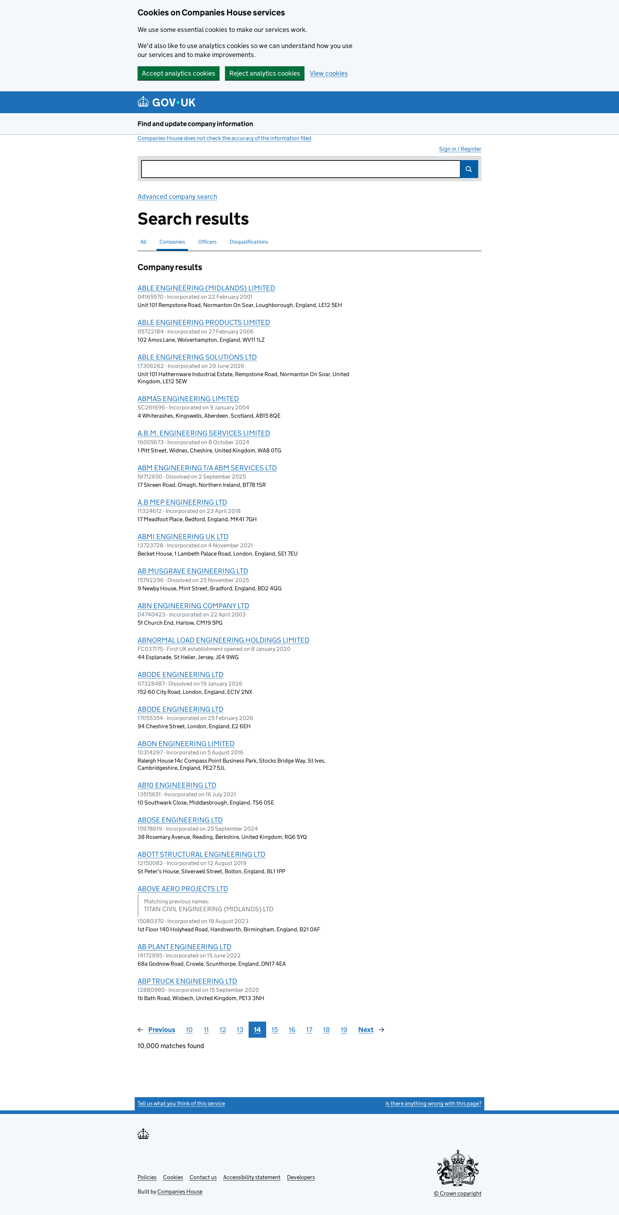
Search (469, 169)
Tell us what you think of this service (181, 1103)
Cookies (173, 1177)
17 (309, 1030)
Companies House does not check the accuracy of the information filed (224, 138)
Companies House (179, 1191)
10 (189, 1030)
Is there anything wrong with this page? (433, 1103)
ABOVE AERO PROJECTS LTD (183, 888)
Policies (147, 1177)
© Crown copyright (457, 1193)
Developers (301, 1177)
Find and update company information (195, 124)
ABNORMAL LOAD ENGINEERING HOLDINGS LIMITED (224, 640)
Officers (207, 241)
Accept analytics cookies (178, 73)
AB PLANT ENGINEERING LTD (184, 946)
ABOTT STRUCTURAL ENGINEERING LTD (201, 854)
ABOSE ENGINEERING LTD (180, 820)
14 (257, 1030)
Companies (172, 241)
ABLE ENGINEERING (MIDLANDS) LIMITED (206, 288)
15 (275, 1030)
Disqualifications (249, 241)
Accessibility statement (251, 1177)
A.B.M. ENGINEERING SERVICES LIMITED (204, 433)
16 (292, 1030)
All (143, 241)
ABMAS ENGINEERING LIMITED (188, 398)
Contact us (203, 1177)
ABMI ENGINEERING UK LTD (183, 536)
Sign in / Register (460, 148)
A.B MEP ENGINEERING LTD (182, 502)
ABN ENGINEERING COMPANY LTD (193, 605)
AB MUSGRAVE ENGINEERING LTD (193, 571)
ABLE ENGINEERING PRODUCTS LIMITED (204, 322)
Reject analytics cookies (264, 73)
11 (206, 1030)
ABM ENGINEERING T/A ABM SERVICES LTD (207, 468)
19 (344, 1030)
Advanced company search (177, 196)
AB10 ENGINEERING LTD (177, 785)
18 (326, 1030)
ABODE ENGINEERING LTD (181, 674)
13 (240, 1030)
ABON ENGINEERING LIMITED (186, 743)
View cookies (329, 73)
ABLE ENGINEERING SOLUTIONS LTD (197, 357)
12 (223, 1030)
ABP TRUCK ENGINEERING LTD (187, 981)
